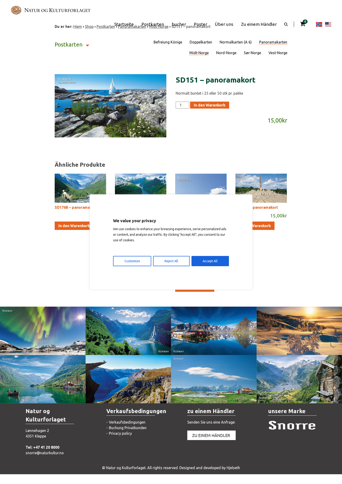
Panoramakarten (273, 42)
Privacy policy (120, 433)
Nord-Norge (226, 53)
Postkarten (152, 24)
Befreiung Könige (168, 42)
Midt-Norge (199, 53)
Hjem (77, 26)
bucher (179, 24)
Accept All (210, 261)
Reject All (171, 261)
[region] (171, 242)
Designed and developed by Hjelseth (209, 468)
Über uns (224, 24)
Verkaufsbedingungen (127, 422)
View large (39, 337)
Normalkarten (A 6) (236, 42)
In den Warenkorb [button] (74, 226)
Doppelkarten (201, 42)
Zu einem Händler (259, 24)
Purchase (38, 347)
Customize (132, 261)
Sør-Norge (252, 53)
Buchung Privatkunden (128, 428)
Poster (200, 24)
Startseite (124, 24)
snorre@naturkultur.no (45, 453)
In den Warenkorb (209, 105)
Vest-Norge (277, 53)
